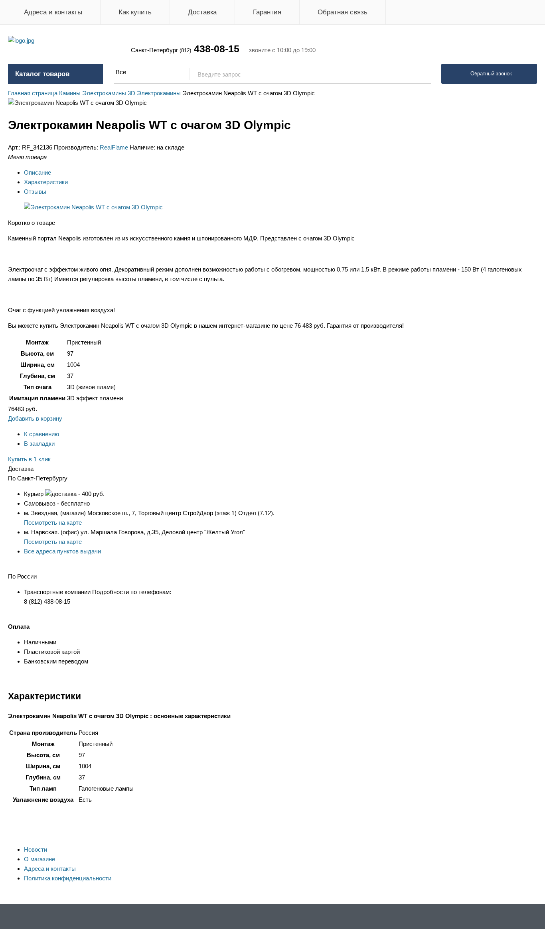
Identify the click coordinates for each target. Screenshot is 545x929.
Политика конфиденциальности (67, 878)
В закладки (39, 443)
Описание (37, 172)
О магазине (39, 859)
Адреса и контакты (53, 12)
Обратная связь (342, 12)
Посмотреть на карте (53, 522)
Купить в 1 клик (29, 459)
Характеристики (46, 182)
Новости (35, 849)
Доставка (202, 12)
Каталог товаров (42, 74)
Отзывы (35, 191)
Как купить (135, 12)
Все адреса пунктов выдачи (62, 551)
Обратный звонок (491, 74)
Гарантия (267, 12)
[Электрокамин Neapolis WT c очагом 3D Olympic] (93, 207)
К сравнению (41, 434)
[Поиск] (421, 74)
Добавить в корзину (35, 418)
